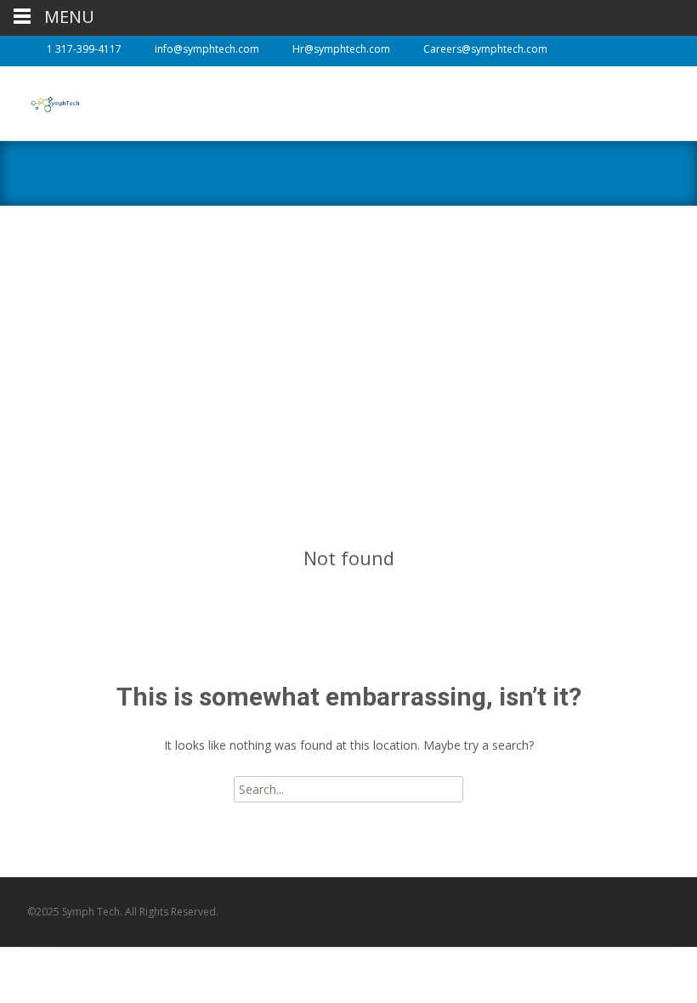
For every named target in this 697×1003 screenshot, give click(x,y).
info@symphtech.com (207, 49)
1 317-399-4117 (84, 49)
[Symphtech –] (41, 100)
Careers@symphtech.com (485, 49)
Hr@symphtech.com (341, 49)
